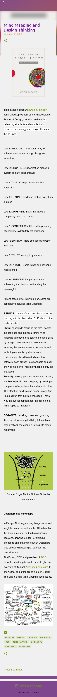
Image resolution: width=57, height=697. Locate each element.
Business (9, 637)
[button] (5, 41)
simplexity (36, 642)
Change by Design (37, 567)
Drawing (32, 637)
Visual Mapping (17, 1)
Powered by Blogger (30, 685)
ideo (7, 642)
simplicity (10, 646)
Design (20, 637)
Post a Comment (14, 669)
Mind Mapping (20, 642)
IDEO (43, 557)
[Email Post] (5, 634)
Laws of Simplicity (37, 109)
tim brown (24, 646)
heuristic (45, 637)
